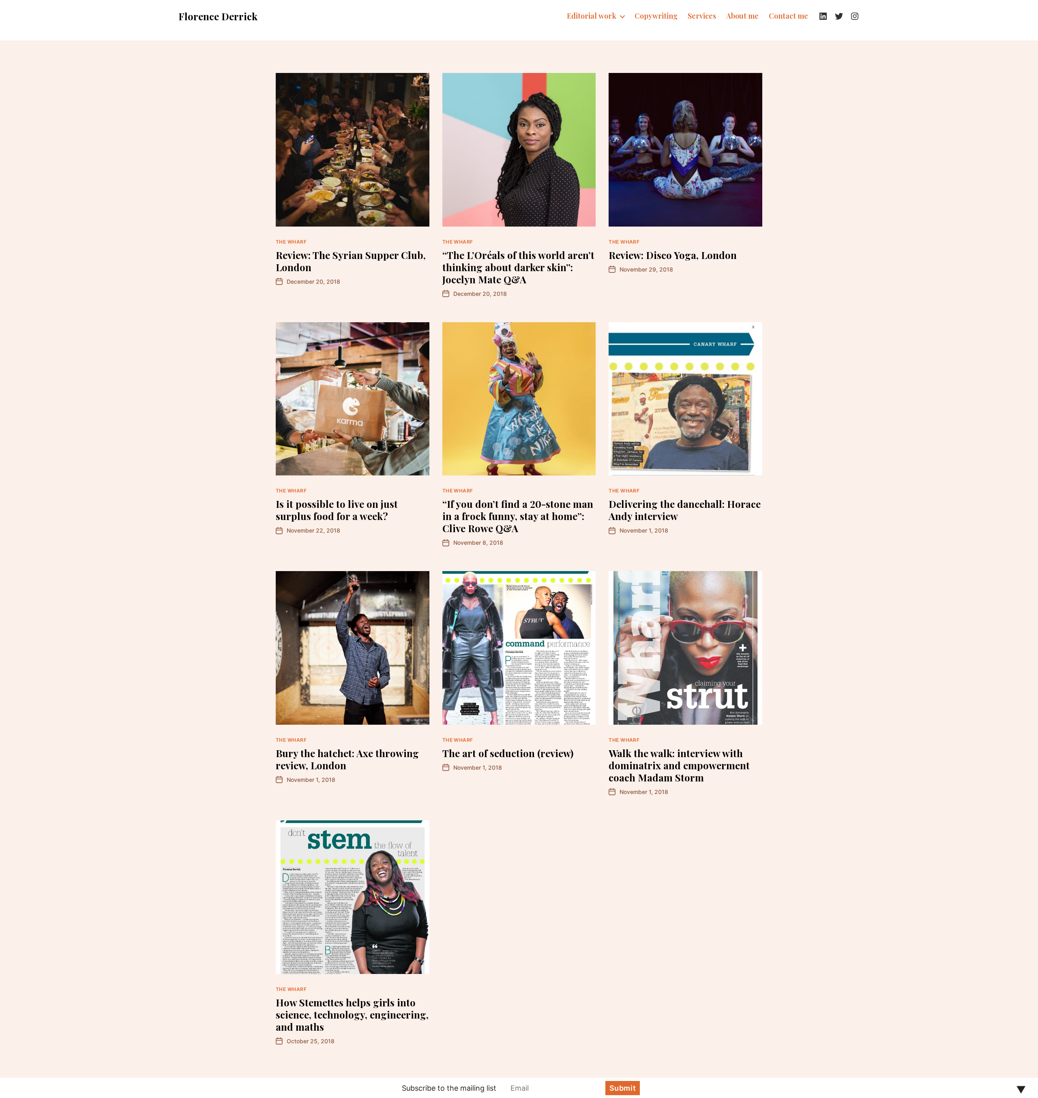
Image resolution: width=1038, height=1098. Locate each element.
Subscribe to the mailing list (449, 1088)
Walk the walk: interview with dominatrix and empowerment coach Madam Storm (679, 765)
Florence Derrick (217, 16)
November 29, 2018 (646, 269)
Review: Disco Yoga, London (673, 254)
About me (742, 16)
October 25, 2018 (311, 1041)
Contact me (788, 16)
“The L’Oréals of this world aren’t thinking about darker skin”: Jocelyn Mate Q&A (518, 267)
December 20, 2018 (313, 281)
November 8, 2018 (478, 542)
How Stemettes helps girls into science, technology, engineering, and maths (352, 1014)
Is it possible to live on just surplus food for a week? (337, 509)
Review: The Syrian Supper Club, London (351, 261)
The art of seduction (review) (507, 753)
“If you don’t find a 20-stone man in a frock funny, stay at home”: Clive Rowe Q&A (517, 516)
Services (702, 16)
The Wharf (291, 242)
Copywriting (656, 16)
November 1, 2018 (644, 530)
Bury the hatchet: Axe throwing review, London (347, 759)
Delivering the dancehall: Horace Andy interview (685, 509)
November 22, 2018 (313, 530)
